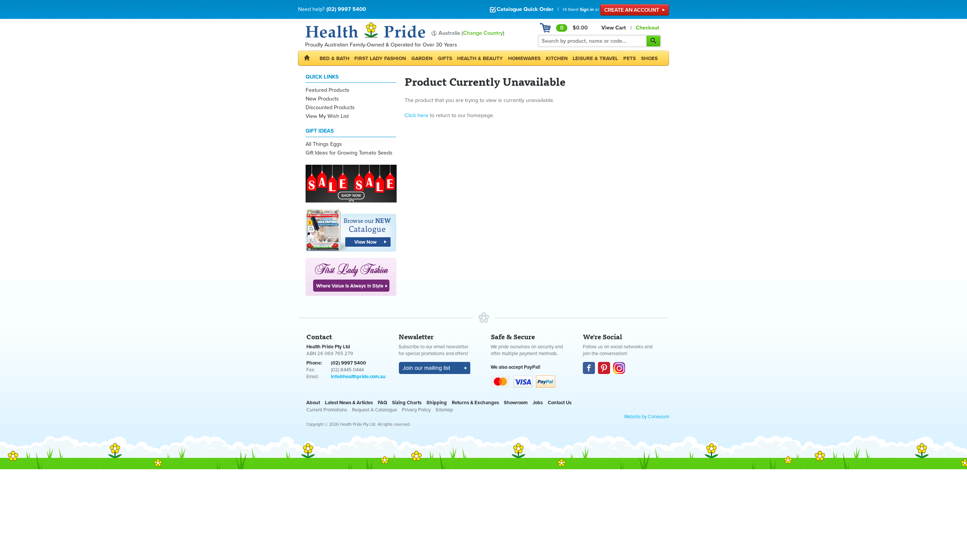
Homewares (524, 58)
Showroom (516, 403)
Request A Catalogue (374, 410)
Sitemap (444, 410)
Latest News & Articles (349, 403)
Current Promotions (326, 410)
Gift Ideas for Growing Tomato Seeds (349, 153)
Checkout (647, 28)
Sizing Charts (407, 403)
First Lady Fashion (380, 58)
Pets (629, 58)
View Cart (613, 28)
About (313, 403)
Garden (422, 58)
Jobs (538, 403)
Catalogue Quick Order (525, 9)
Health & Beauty (480, 58)
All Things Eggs (324, 144)
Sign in (587, 9)
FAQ (382, 403)
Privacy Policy (416, 410)
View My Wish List (327, 116)
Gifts (445, 58)
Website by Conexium (646, 417)
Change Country (483, 33)
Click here (416, 115)
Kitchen (557, 58)
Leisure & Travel (595, 58)
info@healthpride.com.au (358, 377)
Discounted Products (330, 107)
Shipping (436, 403)
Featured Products (327, 90)
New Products (322, 99)
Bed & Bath (334, 58)
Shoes (649, 58)
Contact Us (560, 403)
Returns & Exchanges (475, 403)
